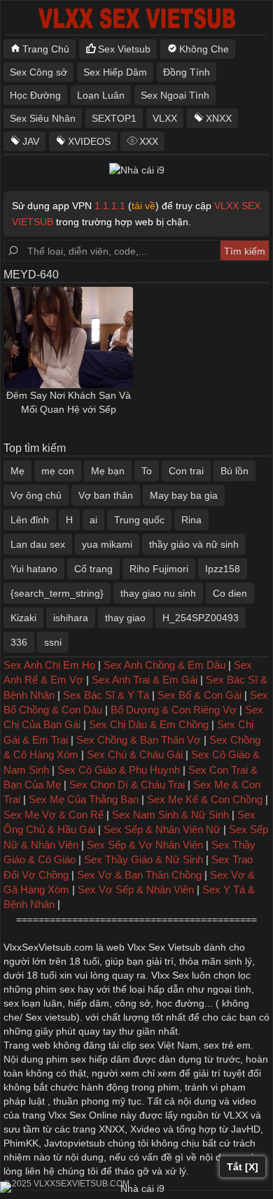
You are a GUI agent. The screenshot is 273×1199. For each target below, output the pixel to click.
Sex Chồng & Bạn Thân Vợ (138, 740)
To (146, 470)
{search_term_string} (57, 593)
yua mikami (107, 544)
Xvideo (145, 1129)
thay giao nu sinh (158, 593)
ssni (53, 642)
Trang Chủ (45, 49)
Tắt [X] (242, 1166)
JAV (30, 141)
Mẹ (17, 470)
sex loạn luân (33, 1003)
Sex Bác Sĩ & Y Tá (106, 695)
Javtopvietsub (74, 1143)
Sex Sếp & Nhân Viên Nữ (162, 829)
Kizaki (23, 617)
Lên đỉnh (29, 519)
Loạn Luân (101, 95)
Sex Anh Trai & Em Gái (144, 680)
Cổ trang (93, 568)
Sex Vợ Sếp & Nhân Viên (136, 889)
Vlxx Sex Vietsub (164, 947)
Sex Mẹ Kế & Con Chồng (204, 799)
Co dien (230, 593)
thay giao (125, 617)
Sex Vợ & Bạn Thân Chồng (139, 875)
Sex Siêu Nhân (43, 118)
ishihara (70, 617)
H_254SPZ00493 (200, 617)
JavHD (245, 1129)
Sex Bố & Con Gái (199, 695)
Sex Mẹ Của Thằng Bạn (84, 799)
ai (93, 519)
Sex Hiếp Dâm (115, 72)
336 (18, 642)
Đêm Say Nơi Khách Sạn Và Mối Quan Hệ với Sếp (68, 402)
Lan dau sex (37, 544)
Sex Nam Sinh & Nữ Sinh (170, 815)
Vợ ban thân (105, 495)
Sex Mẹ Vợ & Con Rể (54, 815)
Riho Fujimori (159, 568)
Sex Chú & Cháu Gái (135, 754)
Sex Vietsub (124, 49)
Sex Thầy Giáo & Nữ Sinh (143, 859)
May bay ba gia (184, 495)
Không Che (204, 49)
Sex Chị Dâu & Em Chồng (149, 724)
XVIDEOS (89, 141)
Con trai (186, 470)
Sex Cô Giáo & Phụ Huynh (118, 770)
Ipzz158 (222, 568)
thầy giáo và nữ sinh (194, 544)
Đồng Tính (186, 72)
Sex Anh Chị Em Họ (49, 665)
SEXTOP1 (114, 118)
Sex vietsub (49, 1017)
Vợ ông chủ (36, 495)
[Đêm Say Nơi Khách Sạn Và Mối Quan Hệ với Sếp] (68, 337)
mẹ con (57, 470)
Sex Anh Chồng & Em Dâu (164, 665)
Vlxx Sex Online (83, 1115)
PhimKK (21, 1143)
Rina (191, 519)
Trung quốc (139, 519)
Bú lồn (234, 470)
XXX (148, 141)
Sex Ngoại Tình (175, 95)
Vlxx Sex (170, 975)
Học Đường (35, 95)
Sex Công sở (38, 72)
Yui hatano (33, 568)
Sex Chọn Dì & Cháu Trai (127, 784)
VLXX (165, 118)
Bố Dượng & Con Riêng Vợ (174, 710)
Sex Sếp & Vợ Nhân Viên (145, 845)
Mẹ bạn (108, 470)
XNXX (219, 118)
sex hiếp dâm (100, 1059)
